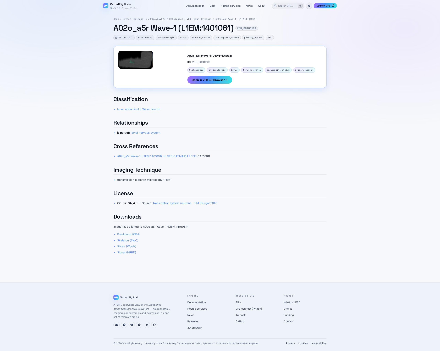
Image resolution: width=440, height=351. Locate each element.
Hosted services (231, 5)
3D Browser (194, 327)
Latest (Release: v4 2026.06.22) (144, 19)
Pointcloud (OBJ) (128, 234)
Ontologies (176, 19)
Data (212, 5)
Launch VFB (323, 5)
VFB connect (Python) (249, 308)
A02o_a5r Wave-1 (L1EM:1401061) (236, 19)
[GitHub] (154, 325)
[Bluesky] (132, 325)
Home (116, 19)
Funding (289, 315)
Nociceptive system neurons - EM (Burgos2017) (185, 203)
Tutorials (241, 315)
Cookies (303, 343)
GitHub (240, 321)
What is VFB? (292, 302)
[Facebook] (139, 325)
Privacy (290, 343)
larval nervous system (145, 132)
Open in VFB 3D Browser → (210, 80)
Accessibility (319, 343)
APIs (238, 302)
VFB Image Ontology (199, 19)
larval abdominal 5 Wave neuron (138, 109)
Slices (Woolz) (126, 246)
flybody (172, 343)
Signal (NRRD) (126, 252)
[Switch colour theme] (309, 6)
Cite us (288, 308)
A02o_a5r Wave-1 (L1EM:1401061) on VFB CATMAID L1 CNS (156, 156)
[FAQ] (124, 325)
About (261, 5)
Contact (288, 321)
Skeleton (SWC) (127, 240)
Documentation (195, 5)
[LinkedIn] (147, 325)
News (249, 5)
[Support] (116, 325)
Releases (192, 321)
